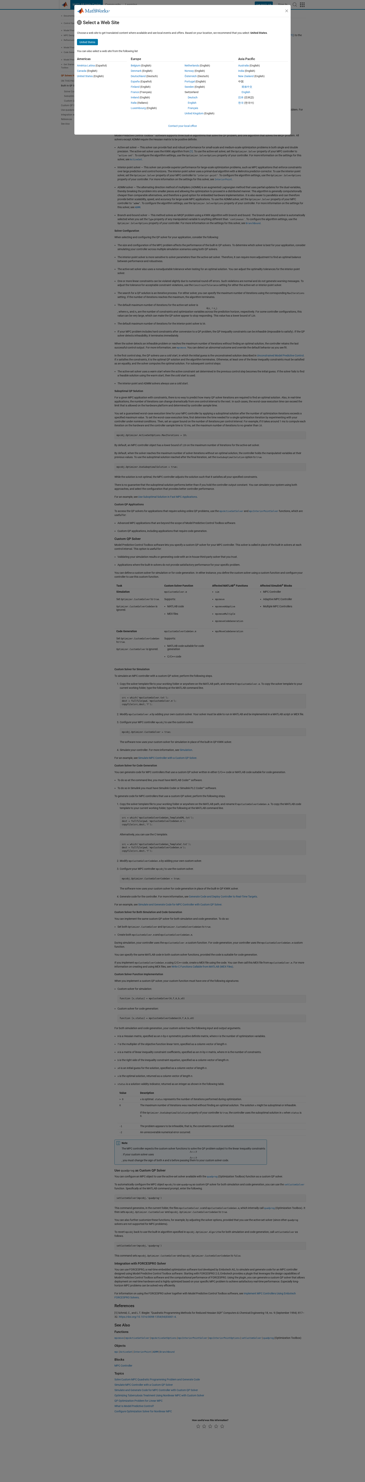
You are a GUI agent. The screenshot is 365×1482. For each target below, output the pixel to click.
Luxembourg (138, 108)
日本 (241, 97)
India (241, 70)
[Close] (286, 10)
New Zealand (246, 76)
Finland (135, 86)
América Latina (86, 65)
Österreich (191, 76)
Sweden (189, 86)
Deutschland (138, 76)
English (192, 102)
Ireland (135, 97)
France (135, 92)
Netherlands (192, 65)
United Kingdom (194, 113)
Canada (81, 70)
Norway (189, 70)
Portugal (190, 81)
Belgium (135, 65)
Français (193, 108)
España (135, 81)
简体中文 (247, 86)
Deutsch (193, 97)
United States (85, 76)
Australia (243, 65)
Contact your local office (182, 125)
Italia (134, 102)
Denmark (136, 70)
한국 (241, 102)
